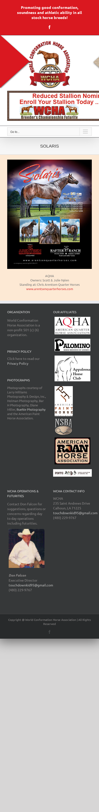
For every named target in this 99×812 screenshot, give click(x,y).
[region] (49, 106)
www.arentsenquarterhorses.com (49, 289)
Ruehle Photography (31, 409)
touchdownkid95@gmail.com (31, 585)
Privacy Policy (17, 363)
